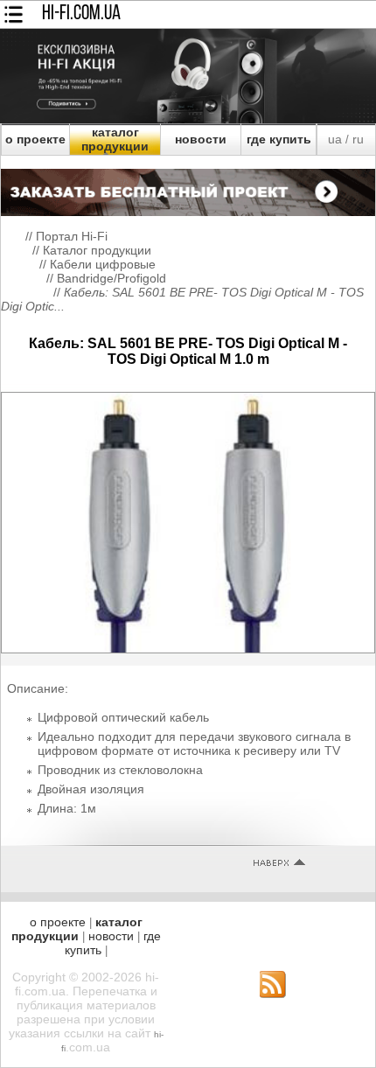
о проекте (35, 139)
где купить (279, 139)
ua (335, 139)
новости (200, 139)
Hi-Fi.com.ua (81, 13)
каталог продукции (115, 139)
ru (358, 139)
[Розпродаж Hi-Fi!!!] (188, 119)
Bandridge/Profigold (111, 278)
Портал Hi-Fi (72, 236)
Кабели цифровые (103, 264)
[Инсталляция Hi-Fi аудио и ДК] (188, 188)
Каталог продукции (97, 250)
